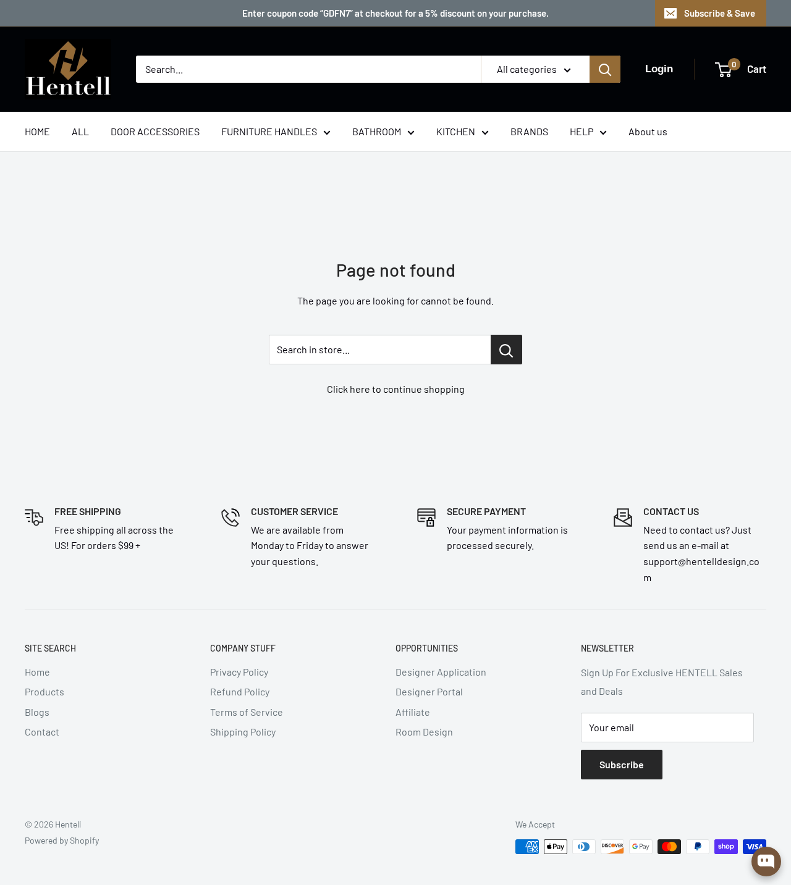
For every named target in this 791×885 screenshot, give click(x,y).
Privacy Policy (239, 671)
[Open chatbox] (766, 861)
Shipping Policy (243, 731)
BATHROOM (376, 131)
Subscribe (621, 764)
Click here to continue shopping (396, 389)
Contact (42, 731)
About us (647, 131)
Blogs (37, 712)
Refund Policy (239, 691)
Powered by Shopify (62, 840)
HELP (581, 131)
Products (44, 691)
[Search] (605, 69)
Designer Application (441, 671)
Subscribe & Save (719, 13)
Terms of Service (246, 712)
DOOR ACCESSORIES (155, 131)
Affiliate (413, 712)
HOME (37, 131)
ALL (80, 131)
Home (37, 671)
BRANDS (529, 131)
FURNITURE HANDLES (269, 131)
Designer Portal (429, 691)
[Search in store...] (506, 349)
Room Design (424, 731)
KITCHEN (455, 131)
